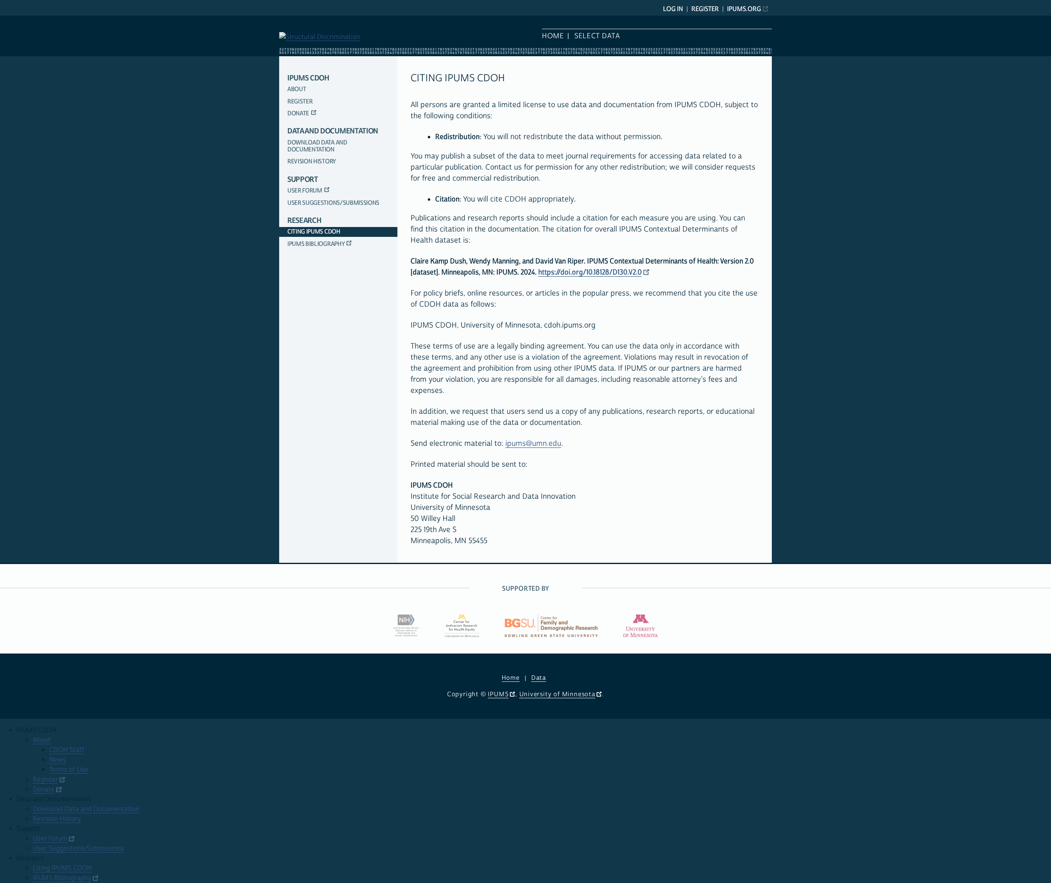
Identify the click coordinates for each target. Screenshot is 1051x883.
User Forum (304, 191)
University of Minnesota (557, 694)
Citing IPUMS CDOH (313, 232)
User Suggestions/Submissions (333, 203)
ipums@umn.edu (533, 443)
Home (553, 36)
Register (705, 9)
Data (538, 678)
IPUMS (498, 694)
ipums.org (744, 9)
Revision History (311, 161)
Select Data (597, 36)
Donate (298, 113)
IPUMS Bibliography (315, 244)
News (57, 760)
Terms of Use (68, 770)
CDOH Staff (66, 750)
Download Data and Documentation (317, 146)
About (296, 89)
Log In (673, 9)
